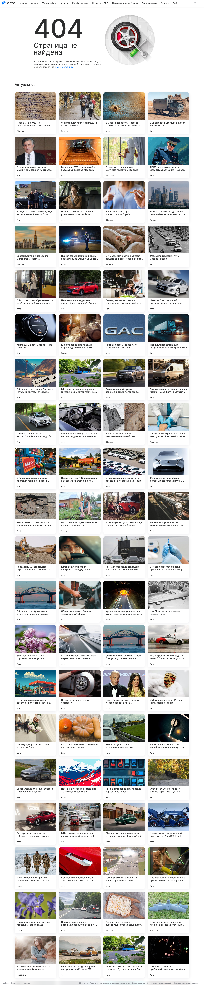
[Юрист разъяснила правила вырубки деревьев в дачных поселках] (80, 335)
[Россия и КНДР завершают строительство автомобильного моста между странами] (35, 557)
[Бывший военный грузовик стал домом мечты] (168, 113)
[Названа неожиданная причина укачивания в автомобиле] (80, 202)
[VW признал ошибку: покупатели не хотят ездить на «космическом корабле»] (80, 424)
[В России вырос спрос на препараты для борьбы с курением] (124, 202)
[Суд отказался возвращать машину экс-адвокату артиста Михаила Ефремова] (35, 157)
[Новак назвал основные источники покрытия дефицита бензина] (80, 912)
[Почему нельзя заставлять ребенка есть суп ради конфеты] (124, 291)
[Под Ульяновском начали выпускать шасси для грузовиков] (168, 335)
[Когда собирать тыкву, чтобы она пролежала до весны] (80, 735)
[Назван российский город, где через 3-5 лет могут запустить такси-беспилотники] (168, 646)
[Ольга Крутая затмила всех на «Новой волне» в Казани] (124, 690)
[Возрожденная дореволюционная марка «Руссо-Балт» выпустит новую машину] (168, 379)
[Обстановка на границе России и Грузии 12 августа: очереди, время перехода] (35, 379)
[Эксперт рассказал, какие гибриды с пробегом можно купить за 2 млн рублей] (35, 824)
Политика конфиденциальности (186, 983)
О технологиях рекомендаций (159, 983)
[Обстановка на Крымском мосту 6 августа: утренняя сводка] (124, 646)
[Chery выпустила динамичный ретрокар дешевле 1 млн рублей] (124, 824)
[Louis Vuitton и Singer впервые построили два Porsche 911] (80, 957)
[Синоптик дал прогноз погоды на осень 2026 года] (80, 113)
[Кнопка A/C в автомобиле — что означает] (35, 335)
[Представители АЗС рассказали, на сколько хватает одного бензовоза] (80, 468)
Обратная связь (138, 983)
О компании (15, 983)
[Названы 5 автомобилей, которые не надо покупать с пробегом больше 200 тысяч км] (168, 291)
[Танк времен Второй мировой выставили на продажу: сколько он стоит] (35, 513)
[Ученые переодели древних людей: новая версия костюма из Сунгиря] (35, 868)
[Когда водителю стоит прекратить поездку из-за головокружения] (80, 557)
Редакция (94, 983)
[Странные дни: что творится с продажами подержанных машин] (124, 468)
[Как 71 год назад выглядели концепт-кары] (168, 602)
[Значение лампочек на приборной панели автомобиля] (168, 957)
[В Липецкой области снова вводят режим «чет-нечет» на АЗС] (35, 690)
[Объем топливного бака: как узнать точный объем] (80, 602)
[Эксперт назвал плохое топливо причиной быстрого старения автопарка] (168, 868)
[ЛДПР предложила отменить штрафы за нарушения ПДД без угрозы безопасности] (168, 157)
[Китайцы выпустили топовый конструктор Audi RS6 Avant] (168, 824)
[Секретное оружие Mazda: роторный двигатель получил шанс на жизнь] (168, 468)
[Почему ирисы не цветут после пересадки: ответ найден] (35, 912)
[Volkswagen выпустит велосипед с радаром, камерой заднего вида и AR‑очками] (124, 513)
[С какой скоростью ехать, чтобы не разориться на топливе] (80, 646)
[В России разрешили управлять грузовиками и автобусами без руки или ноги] (80, 379)
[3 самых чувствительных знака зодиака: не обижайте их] (35, 957)
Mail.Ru (6, 983)
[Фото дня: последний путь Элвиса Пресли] (168, 246)
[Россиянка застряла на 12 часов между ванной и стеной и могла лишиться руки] (168, 424)
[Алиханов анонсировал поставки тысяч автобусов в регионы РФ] (124, 957)
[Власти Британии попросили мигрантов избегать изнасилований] (35, 246)
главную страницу (64, 67)
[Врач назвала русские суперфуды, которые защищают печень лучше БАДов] (124, 912)
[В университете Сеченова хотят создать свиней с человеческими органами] (124, 246)
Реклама (26, 983)
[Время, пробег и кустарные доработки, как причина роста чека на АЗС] (168, 735)
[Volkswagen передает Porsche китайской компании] (168, 690)
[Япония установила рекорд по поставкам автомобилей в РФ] (124, 557)
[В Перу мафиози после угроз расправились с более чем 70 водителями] (80, 824)
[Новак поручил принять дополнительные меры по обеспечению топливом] (124, 735)
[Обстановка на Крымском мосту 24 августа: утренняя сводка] (35, 602)
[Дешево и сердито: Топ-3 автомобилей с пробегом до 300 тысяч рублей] (35, 424)
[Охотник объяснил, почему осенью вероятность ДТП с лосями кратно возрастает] (168, 779)
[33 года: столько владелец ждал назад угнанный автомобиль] (35, 202)
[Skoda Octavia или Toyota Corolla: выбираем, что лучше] (35, 779)
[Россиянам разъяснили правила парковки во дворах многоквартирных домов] (124, 779)
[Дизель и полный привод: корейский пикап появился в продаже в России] (124, 379)
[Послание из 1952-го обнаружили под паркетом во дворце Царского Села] (35, 113)
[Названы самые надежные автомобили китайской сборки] (80, 291)
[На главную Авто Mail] (10, 3)
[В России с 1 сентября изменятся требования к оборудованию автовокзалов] (35, 291)
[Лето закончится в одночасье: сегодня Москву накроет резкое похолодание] (168, 202)
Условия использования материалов (115, 983)
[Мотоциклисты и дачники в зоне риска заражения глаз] (80, 513)
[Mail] (4, 3)
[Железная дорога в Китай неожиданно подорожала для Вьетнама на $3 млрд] (168, 513)
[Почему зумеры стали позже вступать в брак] (35, 735)
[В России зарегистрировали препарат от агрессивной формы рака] (168, 557)
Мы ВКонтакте (82, 983)
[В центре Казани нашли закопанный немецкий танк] (124, 424)
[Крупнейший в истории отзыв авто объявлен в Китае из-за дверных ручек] (80, 868)
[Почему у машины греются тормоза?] (80, 690)
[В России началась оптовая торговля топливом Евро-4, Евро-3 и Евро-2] (35, 468)
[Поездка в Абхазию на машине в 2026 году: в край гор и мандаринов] (80, 779)
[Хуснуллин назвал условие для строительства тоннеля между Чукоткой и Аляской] (124, 602)
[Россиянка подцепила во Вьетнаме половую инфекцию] (124, 157)
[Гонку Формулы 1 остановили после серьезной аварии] (124, 868)
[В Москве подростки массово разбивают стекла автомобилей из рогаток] (124, 113)
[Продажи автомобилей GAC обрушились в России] (124, 335)
